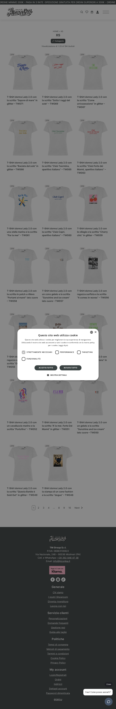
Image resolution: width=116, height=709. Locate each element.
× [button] (95, 332)
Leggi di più (63, 345)
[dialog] (58, 354)
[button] (58, 375)
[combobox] (91, 332)
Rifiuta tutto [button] (70, 368)
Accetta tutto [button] (46, 368)
